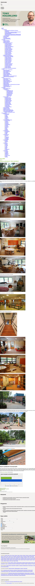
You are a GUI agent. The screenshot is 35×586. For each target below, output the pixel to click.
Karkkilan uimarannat (8, 45)
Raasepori (5, 559)
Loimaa (33, 557)
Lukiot (6, 563)
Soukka (6, 118)
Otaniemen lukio (9, 95)
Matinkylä (6, 141)
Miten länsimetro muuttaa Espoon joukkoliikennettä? (13, 34)
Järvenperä (7, 122)
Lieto (28, 557)
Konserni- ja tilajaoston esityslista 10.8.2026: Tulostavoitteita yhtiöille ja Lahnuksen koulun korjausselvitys (19, 506)
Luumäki (2, 558)
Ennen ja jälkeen (10, 562)
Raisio (8, 559)
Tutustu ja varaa (5, 541)
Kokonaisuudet (3, 521)
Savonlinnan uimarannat (9, 63)
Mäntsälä (8, 558)
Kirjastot (29, 562)
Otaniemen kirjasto (8, 103)
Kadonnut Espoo (19, 562)
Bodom (6, 143)
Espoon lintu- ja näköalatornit (7, 69)
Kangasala (25, 556)
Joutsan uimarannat (8, 58)
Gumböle (6, 121)
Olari (6, 142)
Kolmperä (6, 125)
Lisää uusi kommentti (3, 491)
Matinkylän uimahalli (17, 574)
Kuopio (12, 557)
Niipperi (6, 147)
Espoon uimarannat (6, 40)
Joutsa (10, 556)
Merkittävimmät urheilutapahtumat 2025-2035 (27, 574)
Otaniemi (6, 154)
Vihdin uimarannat (8, 54)
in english (2, 8)
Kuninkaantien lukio (4, 574)
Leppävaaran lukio (9, 93)
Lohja (30, 557)
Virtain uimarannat (8, 66)
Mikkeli (5, 558)
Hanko (19, 555)
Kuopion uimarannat (8, 61)
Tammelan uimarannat (8, 64)
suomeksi (2, 7)
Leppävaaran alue (6, 134)
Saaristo (21, 568)
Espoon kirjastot (5, 96)
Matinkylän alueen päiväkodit (4, 488)
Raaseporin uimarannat (8, 51)
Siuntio (22, 559)
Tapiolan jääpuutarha (22, 575)
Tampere (31, 559)
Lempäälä (21, 557)
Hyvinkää (30, 555)
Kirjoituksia (5, 29)
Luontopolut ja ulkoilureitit (12, 563)
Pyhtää (2, 559)
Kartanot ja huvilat (25, 562)
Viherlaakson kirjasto (8, 106)
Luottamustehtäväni (6, 35)
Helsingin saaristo (6, 75)
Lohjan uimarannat (8, 47)
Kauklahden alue (6, 130)
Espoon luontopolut (6, 70)
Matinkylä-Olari (25, 565)
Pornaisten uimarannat (8, 49)
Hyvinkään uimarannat (8, 44)
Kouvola (9, 557)
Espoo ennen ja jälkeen (7, 78)
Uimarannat (3, 39)
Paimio (25, 558)
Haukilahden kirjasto (8, 98)
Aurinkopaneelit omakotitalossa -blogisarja (11, 30)
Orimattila (22, 558)
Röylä (6, 148)
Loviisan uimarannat (8, 48)
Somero (24, 559)
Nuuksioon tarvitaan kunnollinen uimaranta (9, 498)
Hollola (27, 555)
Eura (11, 555)
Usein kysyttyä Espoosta (4, 566)
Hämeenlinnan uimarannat (9, 56)
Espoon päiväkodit (6, 107)
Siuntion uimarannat (8, 52)
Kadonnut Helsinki (6, 83)
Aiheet (2, 518)
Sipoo (19, 559)
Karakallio (6, 135)
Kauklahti (6, 132)
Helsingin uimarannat (6, 41)
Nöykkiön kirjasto (7, 102)
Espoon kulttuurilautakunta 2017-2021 (11, 32)
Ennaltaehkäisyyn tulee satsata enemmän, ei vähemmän (11, 499)
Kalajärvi (6, 144)
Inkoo (7, 556)
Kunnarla (6, 145)
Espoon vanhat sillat (6, 80)
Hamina (16, 555)
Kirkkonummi (3, 557)
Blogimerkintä (4, 524)
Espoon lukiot (7, 89)
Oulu (19, 558)
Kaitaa (6, 115)
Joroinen (4, 556)
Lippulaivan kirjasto (8, 101)
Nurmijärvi (17, 558)
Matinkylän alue (2, 489)
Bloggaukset (7, 31)
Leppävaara (7, 137)
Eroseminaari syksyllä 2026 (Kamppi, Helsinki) (16, 581)
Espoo (9, 555)
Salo (13, 559)
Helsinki (24, 555)
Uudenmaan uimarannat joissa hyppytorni (9, 68)
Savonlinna (16, 559)
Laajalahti (6, 152)
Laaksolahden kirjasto (8, 100)
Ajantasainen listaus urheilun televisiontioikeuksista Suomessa (12, 508)
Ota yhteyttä (5, 37)
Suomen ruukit (30, 570)
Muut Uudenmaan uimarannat (7, 42)
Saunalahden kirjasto (8, 104)
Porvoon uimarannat (8, 50)
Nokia (14, 558)
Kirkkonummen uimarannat (9, 46)
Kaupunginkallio (7, 124)
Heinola (21, 555)
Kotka (6, 557)
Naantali (11, 558)
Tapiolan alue (5, 150)
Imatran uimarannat (8, 57)
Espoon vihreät (7, 581)
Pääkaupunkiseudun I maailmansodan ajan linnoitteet (11, 84)
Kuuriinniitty (7, 126)
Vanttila (6, 133)
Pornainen (28, 558)
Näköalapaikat (18, 563)
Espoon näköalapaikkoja (7, 71)
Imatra (2, 556)
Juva (12, 556)
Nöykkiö (6, 116)
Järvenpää (18, 556)
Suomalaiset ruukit (6, 85)
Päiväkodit (22, 563)
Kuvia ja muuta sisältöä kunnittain (8, 110)
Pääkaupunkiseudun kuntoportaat (8, 76)
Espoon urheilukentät (6, 73)
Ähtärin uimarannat (8, 67)
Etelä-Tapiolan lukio (10, 91)
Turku (33, 559)
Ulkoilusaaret (30, 563)
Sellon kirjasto (7, 105)
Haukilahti (6, 151)
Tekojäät (26, 563)
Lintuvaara (6, 138)
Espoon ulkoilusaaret (6, 72)
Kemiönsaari (32, 556)
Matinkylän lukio (9, 94)
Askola (6, 555)
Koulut (32, 562)
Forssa (13, 555)
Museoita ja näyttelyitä (13, 570)
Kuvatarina (3, 525)
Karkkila (28, 556)
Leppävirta (25, 557)
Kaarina (21, 556)
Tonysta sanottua (6, 36)
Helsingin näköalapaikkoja (7, 74)
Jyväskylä (14, 556)
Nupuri (6, 128)
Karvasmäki (7, 123)
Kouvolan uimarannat (8, 60)
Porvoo (32, 558)
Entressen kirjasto (8, 97)
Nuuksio (6, 129)
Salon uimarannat (7, 62)
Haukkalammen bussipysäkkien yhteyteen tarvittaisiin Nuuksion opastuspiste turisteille (16, 497)
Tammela (27, 559)
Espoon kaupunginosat (6, 88)
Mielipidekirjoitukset (8, 33)
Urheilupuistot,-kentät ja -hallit (7, 111)
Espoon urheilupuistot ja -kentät (10, 112)
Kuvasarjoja (3, 87)
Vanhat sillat (25, 568)
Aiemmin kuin (3, 527)
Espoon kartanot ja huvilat (7, 79)
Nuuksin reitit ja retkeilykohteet (14, 575)
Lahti (14, 557)
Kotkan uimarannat (8, 59)
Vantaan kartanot (13, 571)
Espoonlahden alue (6, 113)
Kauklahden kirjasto (8, 99)
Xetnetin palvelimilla (9, 583)
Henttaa (6, 140)
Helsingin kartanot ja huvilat (7, 81)
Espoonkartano (7, 131)
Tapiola (6, 156)
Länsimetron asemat (6, 108)
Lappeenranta (17, 557)
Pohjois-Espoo (30, 565)
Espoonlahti (7, 114)
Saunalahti (6, 117)
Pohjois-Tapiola (7, 155)
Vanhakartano (7, 149)
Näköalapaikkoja (17, 568)
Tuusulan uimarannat (8, 53)
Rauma (11, 559)
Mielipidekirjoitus (4, 526)
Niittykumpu (7, 153)
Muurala (6, 127)
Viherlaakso (7, 139)
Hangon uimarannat (8, 43)
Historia (3, 77)
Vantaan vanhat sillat (6, 86)
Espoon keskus (7, 120)
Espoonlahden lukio (10, 90)
